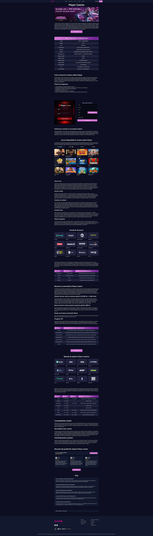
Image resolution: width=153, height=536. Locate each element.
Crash (81, 146)
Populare (59, 146)
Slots (92, 146)
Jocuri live (70, 146)
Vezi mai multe (76, 469)
